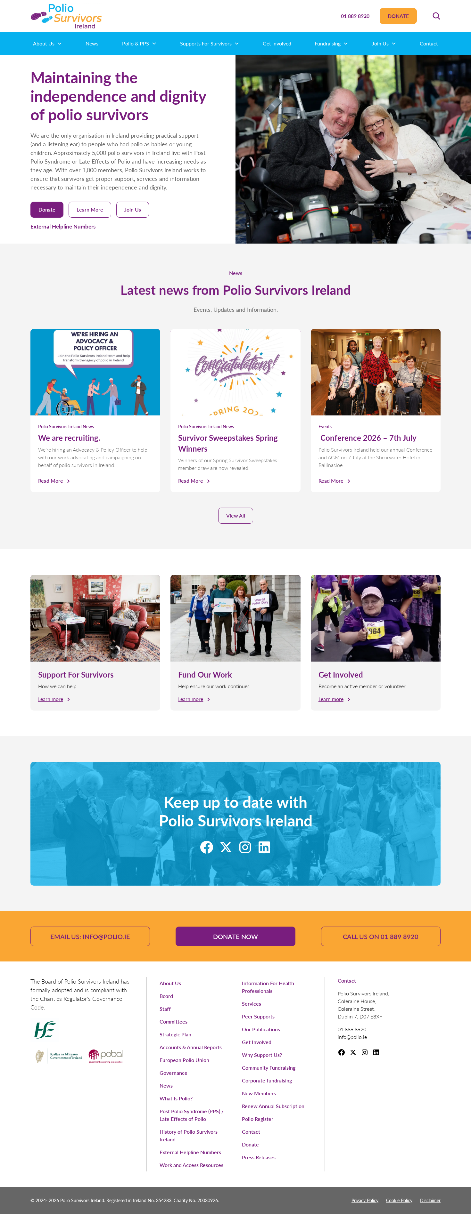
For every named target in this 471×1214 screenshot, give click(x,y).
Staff (165, 1008)
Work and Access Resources (191, 1165)
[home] (66, 16)
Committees (173, 1021)
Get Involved (277, 43)
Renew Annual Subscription (273, 1106)
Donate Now (235, 936)
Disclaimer (430, 1200)
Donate (398, 16)
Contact (429, 43)
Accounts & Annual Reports (191, 1047)
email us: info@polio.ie (90, 936)
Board (166, 996)
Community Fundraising (268, 1067)
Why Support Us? (262, 1054)
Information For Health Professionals (268, 986)
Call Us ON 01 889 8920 (380, 936)
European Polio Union (184, 1060)
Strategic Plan (175, 1034)
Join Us (132, 209)
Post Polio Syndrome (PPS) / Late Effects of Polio (192, 1114)
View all (235, 515)
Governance (173, 1072)
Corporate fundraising (267, 1080)
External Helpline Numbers (62, 226)
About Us (170, 983)
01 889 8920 (355, 16)
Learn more (90, 209)
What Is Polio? (176, 1098)
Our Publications (261, 1029)
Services (251, 1003)
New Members (259, 1093)
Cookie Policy (399, 1200)
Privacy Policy (364, 1200)
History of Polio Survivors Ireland (189, 1135)
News (92, 43)
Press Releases (259, 1157)
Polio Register (257, 1118)
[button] (436, 16)
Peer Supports (258, 1016)
